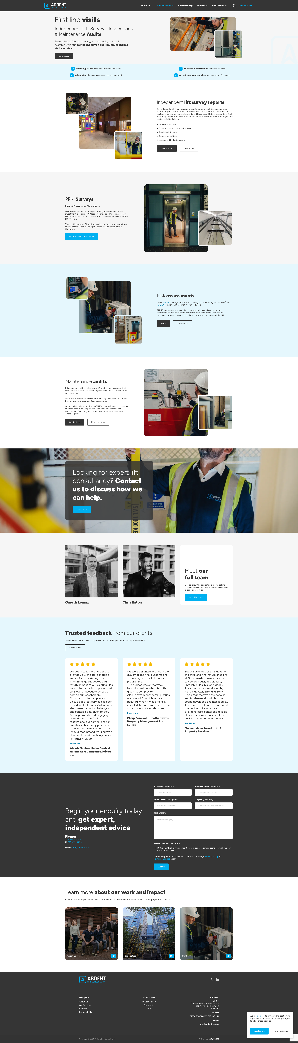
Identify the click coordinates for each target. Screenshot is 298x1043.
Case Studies (75, 647)
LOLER (166, 302)
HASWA (160, 305)
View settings (281, 1031)
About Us (145, 5)
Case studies (167, 148)
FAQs (163, 323)
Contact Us (218, 5)
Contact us (64, 56)
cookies (261, 1016)
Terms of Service (162, 859)
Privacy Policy (211, 856)
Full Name (164, 786)
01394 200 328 (244, 5)
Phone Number (207, 786)
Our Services (164, 5)
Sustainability (185, 5)
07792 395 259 (75, 842)
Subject (204, 799)
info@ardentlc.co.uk (81, 847)
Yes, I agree (259, 1031)
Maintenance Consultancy (81, 236)
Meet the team (98, 422)
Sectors (201, 5)
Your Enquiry (160, 813)
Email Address (166, 799)
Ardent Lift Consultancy (55, 6)
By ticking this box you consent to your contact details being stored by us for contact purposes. (194, 849)
